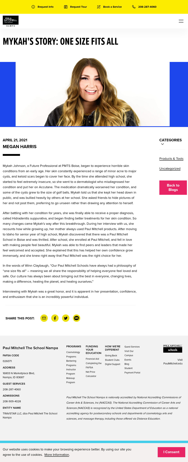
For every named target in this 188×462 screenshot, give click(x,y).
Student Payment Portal (132, 370)
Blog (126, 364)
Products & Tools (171, 159)
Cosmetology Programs (73, 354)
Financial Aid (92, 358)
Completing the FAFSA (94, 365)
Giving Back (111, 355)
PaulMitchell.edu (172, 363)
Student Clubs (112, 360)
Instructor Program (71, 371)
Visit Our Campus (128, 353)
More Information (56, 455)
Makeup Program (70, 380)
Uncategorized (169, 168)
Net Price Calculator (91, 374)
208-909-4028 (12, 401)
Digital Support (112, 364)
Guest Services (132, 346)
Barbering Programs (71, 363)
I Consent (171, 452)
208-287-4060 (12, 389)
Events (127, 359)
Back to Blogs (173, 187)
